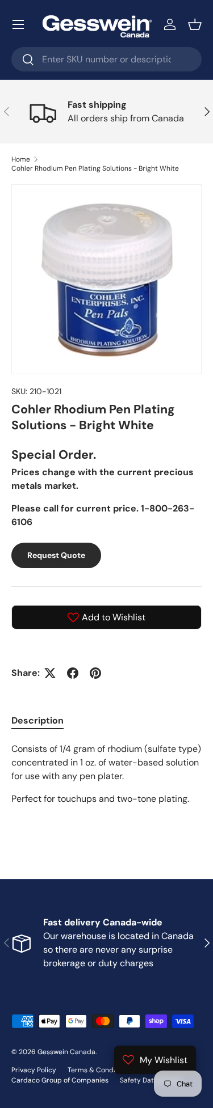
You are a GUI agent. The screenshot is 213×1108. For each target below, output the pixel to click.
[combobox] (106, 59)
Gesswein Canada (66, 1051)
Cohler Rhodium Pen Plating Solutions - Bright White (95, 168)
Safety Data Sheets (151, 1080)
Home (20, 159)
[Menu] (18, 24)
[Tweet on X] (50, 673)
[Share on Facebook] (72, 673)
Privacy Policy (33, 1070)
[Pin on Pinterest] (95, 673)
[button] (194, 24)
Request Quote (56, 555)
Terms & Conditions (99, 1070)
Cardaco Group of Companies (59, 1080)
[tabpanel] (106, 787)
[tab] (37, 720)
